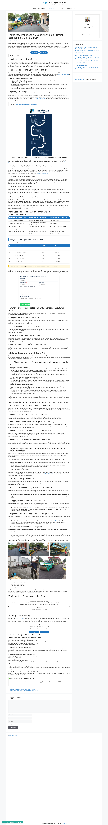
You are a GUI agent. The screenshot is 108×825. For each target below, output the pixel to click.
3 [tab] (40, 612)
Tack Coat (29, 507)
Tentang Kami (34, 52)
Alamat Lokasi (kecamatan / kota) (25, 292)
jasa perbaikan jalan (20, 618)
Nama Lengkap (22, 278)
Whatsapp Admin (34, 632)
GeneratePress (64, 823)
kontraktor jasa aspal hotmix (43, 173)
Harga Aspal (60, 8)
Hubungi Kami (43, 52)
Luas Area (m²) (41, 282)
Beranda (34, 8)
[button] (74, 8)
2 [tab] (39, 612)
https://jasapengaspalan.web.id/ (88, 34)
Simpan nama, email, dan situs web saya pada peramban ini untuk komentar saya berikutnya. (31, 723)
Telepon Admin (44, 632)
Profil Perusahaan (41, 8)
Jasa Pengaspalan (79, 79)
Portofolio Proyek (68, 8)
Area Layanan (51, 8)
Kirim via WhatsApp (25, 304)
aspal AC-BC (55, 520)
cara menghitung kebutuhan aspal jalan (26, 104)
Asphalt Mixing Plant (49, 473)
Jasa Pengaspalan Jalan (57, 3)
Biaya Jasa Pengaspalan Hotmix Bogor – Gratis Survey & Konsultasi (22, 689)
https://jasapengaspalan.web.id (29, 683)
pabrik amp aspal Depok (63, 74)
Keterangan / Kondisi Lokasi (24, 296)
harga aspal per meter (41, 98)
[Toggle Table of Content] (17, 55)
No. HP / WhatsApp (23, 282)
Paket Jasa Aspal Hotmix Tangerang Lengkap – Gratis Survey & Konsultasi (24, 690)
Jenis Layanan (22, 287)
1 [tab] (38, 612)
